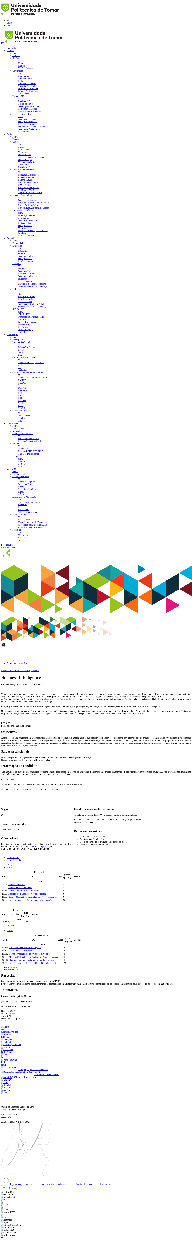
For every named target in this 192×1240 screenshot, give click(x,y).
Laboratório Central (21, 342)
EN (8, 25)
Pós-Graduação (25, 159)
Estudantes (17, 246)
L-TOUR (22, 400)
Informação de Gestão (28, 91)
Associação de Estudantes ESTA (32, 525)
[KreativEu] (7, 1085)
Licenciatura (23, 149)
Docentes (16, 263)
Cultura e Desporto (20, 476)
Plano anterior (13, 857)
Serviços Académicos (27, 121)
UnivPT (10, 50)
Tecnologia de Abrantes (28, 106)
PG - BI (10, 661)
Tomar (21, 540)
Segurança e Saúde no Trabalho (32, 284)
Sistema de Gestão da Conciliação (33, 286)
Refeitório (22, 504)
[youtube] (14, 1189)
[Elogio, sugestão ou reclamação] (8, 1067)
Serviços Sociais (25, 225)
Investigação (12, 334)
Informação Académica (22, 210)
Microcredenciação (26, 162)
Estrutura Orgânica (83, 1184)
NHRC (21, 403)
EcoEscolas (23, 327)
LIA (20, 355)
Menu (15, 53)
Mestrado (22, 152)
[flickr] (24, 1189)
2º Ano (10, 867)
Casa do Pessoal (25, 281)
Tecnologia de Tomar (27, 109)
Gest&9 (21, 408)
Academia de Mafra (27, 177)
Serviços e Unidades (21, 114)
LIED (20, 395)
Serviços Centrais (25, 271)
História (15, 58)
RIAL (20, 466)
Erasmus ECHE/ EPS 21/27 (30, 451)
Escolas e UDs (18, 96)
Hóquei (21, 494)
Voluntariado (23, 324)
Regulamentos (24, 223)
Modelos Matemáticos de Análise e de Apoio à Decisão (32, 897)
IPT (3, 43)
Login (9, 23)
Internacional (12, 423)
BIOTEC (22, 380)
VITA (20, 405)
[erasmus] (6, 1087)
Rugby (21, 492)
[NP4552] (6, 1080)
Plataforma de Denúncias (21, 1184)
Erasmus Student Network (29, 441)
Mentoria (22, 319)
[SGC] (4, 1082)
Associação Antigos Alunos (30, 527)
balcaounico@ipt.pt (39, 846)
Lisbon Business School (28, 205)
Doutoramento (24, 154)
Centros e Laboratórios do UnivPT (27, 372)
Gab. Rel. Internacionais (28, 454)
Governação (17, 71)
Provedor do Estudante (28, 88)
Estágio (11, 922)
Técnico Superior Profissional (31, 157)
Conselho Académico (27, 86)
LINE (20, 398)
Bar (19, 507)
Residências (23, 509)
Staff (14, 289)
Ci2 (19, 367)
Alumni (21, 332)
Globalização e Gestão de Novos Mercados (27, 894)
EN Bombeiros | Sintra (28, 182)
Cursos (15, 142)
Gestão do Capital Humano (20, 887)
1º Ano (10, 865)
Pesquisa (9, 545)
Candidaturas (12, 48)
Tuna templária (24, 484)
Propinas (22, 233)
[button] (2, 1237)
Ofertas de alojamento (27, 512)
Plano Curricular (14, 860)
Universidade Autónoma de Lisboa (33, 208)
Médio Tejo (17, 530)
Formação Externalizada (23, 170)
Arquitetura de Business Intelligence (25, 947)
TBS (20, 421)
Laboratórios (23, 131)
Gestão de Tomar (25, 104)
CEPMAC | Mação (26, 190)
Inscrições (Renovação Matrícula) (33, 230)
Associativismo (19, 514)
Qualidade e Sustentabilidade (31, 317)
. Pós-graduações (31, 670)
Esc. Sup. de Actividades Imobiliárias (34, 202)
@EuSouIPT (18, 309)
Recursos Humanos (26, 124)
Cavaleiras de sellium (27, 489)
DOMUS (22, 388)
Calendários (23, 218)
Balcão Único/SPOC (27, 235)
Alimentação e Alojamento (24, 497)
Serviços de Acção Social (29, 129)
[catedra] (5, 1090)
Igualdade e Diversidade (28, 322)
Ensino (10, 134)
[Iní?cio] (30, 15)
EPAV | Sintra (24, 185)
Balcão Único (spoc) (27, 261)
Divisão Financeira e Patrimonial (32, 126)
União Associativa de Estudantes (32, 522)
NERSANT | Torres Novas (30, 192)
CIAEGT (22, 383)
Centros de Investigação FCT (25, 357)
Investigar (22, 279)
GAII (20, 352)
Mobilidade (17, 443)
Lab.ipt (21, 350)
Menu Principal (8, 547)
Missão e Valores (25, 68)
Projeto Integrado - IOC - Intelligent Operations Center (32, 900)
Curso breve (23, 164)
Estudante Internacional (22, 433)
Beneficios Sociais (26, 299)
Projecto (11, 925)
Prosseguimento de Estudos (19, 663)
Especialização (24, 167)
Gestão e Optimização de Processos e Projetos (29, 954)
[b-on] (4, 1092)
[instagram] (8, 1189)
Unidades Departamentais (29, 111)
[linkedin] (19, 1189)
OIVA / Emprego (25, 329)
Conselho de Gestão (27, 83)
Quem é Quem (106, 1184)
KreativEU (17, 431)
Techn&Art (23, 370)
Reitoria (21, 81)
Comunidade (12, 238)
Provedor (22, 253)
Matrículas (22, 228)
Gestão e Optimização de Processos (23, 890)
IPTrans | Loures (25, 180)
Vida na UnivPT (14, 469)
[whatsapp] (30, 1189)
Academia (22, 418)
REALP (16, 456)
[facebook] (3, 1024)
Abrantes (22, 537)
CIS (20, 385)
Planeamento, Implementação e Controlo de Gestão (31, 960)
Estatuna (22, 487)
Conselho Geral (25, 78)
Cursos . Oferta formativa (12, 670)
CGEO (21, 365)
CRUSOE (22, 464)
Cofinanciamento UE (27, 93)
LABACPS (23, 390)
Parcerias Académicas (22, 195)
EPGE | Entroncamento (28, 187)
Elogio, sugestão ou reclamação (53, 1184)
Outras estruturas (19, 410)
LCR (20, 393)
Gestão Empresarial (16, 884)
